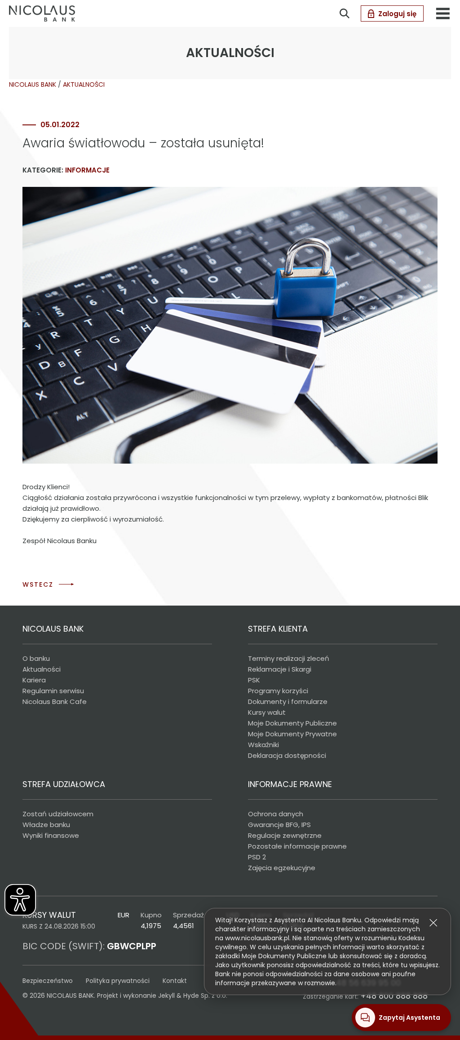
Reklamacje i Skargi (279, 669)
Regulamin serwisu (53, 690)
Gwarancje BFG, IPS (279, 824)
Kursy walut (267, 712)
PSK (254, 680)
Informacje (87, 170)
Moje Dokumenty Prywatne (292, 734)
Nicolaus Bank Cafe (54, 701)
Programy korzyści (278, 690)
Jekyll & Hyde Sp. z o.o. (192, 995)
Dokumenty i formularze (287, 701)
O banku (36, 658)
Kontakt (175, 980)
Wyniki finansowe (50, 835)
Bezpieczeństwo (47, 980)
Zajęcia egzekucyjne (281, 867)
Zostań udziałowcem (57, 814)
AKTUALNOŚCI (84, 84)
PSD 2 (257, 857)
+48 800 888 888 (394, 995)
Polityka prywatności (118, 980)
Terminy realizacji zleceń (288, 658)
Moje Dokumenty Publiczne (292, 723)
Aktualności (41, 669)
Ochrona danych (275, 814)
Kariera (34, 680)
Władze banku (46, 824)
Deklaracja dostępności (287, 755)
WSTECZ (37, 584)
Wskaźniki (263, 744)
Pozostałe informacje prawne (297, 846)
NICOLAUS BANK (32, 84)
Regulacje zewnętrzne (285, 835)
